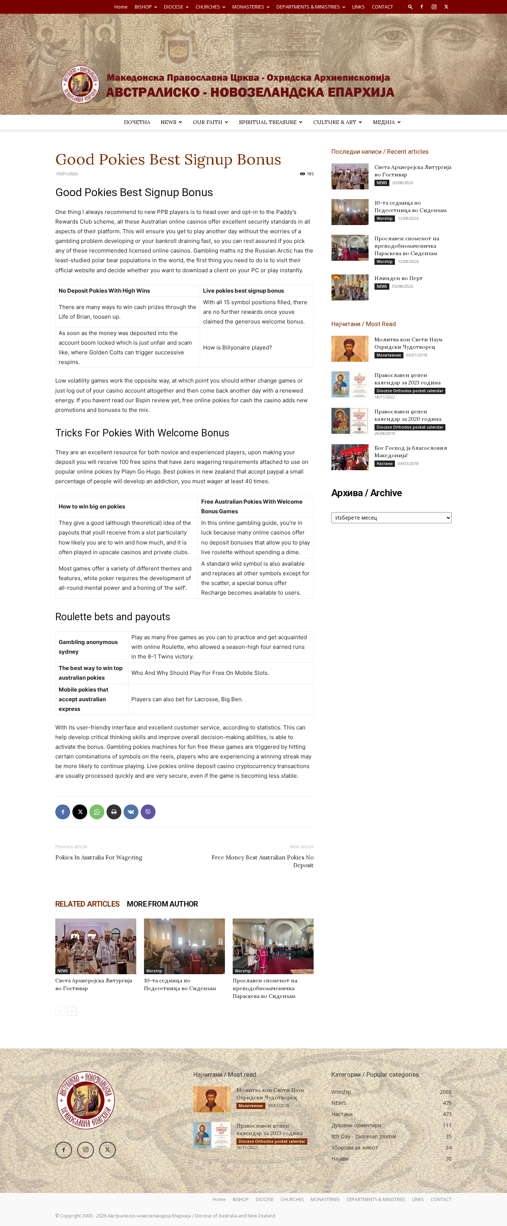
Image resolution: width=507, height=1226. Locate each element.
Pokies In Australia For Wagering (98, 857)
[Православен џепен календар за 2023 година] (350, 384)
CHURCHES (208, 6)
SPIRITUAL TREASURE (268, 122)
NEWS (168, 122)
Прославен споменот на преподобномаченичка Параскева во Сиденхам (265, 988)
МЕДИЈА (384, 122)
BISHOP (143, 6)
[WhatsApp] (96, 811)
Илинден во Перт (398, 278)
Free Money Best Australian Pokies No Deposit (263, 861)
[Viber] (148, 811)
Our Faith (207, 122)
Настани (385, 463)
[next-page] (71, 1011)
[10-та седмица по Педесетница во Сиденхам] (184, 946)
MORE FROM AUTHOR (162, 904)
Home (121, 6)
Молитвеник (389, 355)
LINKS (358, 6)
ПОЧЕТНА (137, 122)
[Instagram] (433, 6)
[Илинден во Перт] (350, 287)
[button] (410, 6)
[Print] (114, 811)
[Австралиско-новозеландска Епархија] (253, 64)
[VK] (131, 811)
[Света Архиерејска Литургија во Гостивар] (95, 946)
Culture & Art (334, 122)
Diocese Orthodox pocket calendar (410, 390)
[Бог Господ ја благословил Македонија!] (350, 457)
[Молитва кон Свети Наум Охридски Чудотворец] (350, 349)
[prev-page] (60, 1011)
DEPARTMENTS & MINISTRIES (308, 6)
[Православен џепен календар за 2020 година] (350, 421)
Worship (154, 970)
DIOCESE (173, 6)
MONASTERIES (248, 6)
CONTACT (382, 6)
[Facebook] (421, 6)
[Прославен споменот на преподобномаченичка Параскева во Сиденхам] (273, 946)
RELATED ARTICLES (87, 904)
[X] (446, 6)
